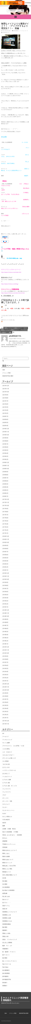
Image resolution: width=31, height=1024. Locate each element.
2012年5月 (5, 705)
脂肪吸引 (4, 930)
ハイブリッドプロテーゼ (9, 770)
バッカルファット (7, 776)
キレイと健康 (6, 742)
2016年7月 (5, 551)
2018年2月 (5, 493)
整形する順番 (6, 856)
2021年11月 (5, 388)
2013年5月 (5, 668)
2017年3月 (5, 527)
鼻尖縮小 (4, 982)
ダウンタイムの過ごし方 (9, 758)
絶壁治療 (4, 893)
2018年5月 (5, 484)
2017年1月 (5, 533)
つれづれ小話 (6, 764)
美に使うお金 (6, 896)
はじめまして (6, 773)
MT (3, 733)
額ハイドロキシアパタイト (9, 961)
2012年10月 (5, 690)
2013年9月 (5, 656)
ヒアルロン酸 (6, 782)
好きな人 (4, 838)
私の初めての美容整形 (8, 890)
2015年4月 (5, 597)
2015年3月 (5, 601)
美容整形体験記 (6, 924)
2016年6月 (5, 554)
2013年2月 (5, 677)
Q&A (3, 369)
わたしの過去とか (7, 816)
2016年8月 (5, 548)
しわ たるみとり (7, 752)
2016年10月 (5, 542)
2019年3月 (5, 456)
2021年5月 (5, 407)
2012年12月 (5, 684)
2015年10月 (5, 579)
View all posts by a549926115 (9, 346)
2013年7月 (5, 662)
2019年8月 (5, 441)
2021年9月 (5, 395)
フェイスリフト (6, 789)
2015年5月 (5, 594)
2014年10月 (5, 616)
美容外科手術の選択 (7, 376)
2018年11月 (5, 465)
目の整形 (4, 884)
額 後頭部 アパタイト (9, 951)
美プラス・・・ (6, 902)
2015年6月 (5, 591)
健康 (3, 825)
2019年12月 (5, 428)
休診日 (4, 822)
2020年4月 (5, 425)
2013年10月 (5, 653)
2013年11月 (5, 650)
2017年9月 (5, 508)
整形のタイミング (7, 862)
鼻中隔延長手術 (6, 979)
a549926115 (5, 32)
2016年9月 (5, 545)
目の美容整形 (6, 887)
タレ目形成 (5, 761)
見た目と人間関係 (7, 942)
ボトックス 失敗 (7, 801)
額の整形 (4, 958)
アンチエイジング (7, 739)
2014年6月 (5, 628)
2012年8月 (5, 696)
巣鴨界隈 (4, 841)
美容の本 (4, 908)
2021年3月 (5, 413)
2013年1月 (5, 680)
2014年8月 (5, 622)
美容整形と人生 (6, 915)
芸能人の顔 (5, 936)
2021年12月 (5, 385)
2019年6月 (5, 447)
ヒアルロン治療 (6, 779)
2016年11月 (5, 539)
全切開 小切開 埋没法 (9, 828)
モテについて (6, 804)
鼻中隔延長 (5, 976)
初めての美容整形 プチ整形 (10, 832)
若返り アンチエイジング (9, 939)
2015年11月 (5, 576)
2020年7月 (5, 416)
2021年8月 (5, 398)
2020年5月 (5, 422)
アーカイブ (5, 736)
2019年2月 (5, 459)
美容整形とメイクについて (21, 30)
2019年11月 (5, 431)
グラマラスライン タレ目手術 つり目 (13, 745)
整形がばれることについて (9, 850)
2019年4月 (5, 453)
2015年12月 (5, 573)
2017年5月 (5, 521)
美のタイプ (5, 899)
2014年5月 (5, 631)
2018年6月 (5, 481)
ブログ (4, 795)
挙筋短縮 (4, 847)
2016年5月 (5, 557)
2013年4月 (5, 671)
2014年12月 (5, 610)
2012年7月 (5, 699)
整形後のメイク (6, 872)
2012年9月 (5, 693)
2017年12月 (5, 499)
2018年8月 (5, 474)
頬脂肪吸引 (5, 948)
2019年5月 (5, 450)
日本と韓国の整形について (9, 875)
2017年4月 (5, 524)
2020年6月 (5, 419)
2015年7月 (5, 588)
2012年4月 (5, 708)
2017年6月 (5, 518)
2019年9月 (5, 438)
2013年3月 (5, 674)
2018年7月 (5, 478)
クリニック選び (6, 373)
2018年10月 (5, 468)
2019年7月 (5, 444)
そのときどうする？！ (8, 755)
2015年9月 (5, 582)
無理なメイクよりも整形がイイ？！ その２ (15, 328)
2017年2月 (5, 530)
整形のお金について (7, 859)
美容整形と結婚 (6, 918)
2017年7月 (5, 514)
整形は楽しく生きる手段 (9, 865)
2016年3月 (5, 564)
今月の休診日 (6, 819)
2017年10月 (5, 505)
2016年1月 (5, 570)
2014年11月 (5, 613)
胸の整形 (4, 927)
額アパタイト (6, 955)
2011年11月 (5, 724)
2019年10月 (5, 434)
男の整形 (4, 881)
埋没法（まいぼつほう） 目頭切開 (12, 835)
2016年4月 (5, 561)
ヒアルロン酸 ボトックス (9, 785)
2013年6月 (5, 665)
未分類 (4, 878)
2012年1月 (5, 717)
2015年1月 (5, 607)
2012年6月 (5, 702)
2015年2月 (5, 604)
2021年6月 (5, 404)
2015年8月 (5, 585)
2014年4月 (5, 634)
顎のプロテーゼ (6, 964)
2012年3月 (5, 711)
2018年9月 (5, 471)
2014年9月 (5, 619)
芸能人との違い (6, 933)
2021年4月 (5, 410)
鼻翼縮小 (4, 985)
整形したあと (6, 853)
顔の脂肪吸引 (6, 970)
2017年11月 (5, 502)
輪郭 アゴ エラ (7, 945)
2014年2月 (5, 640)
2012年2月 (5, 714)
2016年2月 (5, 567)
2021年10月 (5, 391)
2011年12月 (5, 720)
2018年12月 (5, 462)
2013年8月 (5, 659)
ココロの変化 (6, 749)
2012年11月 (5, 687)
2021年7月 (5, 401)
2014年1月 (5, 644)
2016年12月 (5, 536)
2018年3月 (5, 490)
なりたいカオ (6, 767)
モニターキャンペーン (8, 810)
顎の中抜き (5, 967)
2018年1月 (5, 496)
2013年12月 (5, 647)
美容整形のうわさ (7, 921)
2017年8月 (5, 511)
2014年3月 (5, 637)
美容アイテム (6, 905)
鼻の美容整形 (6, 973)
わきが (4, 813)
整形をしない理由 (7, 868)
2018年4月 (5, 487)
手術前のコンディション (9, 844)
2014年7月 (5, 625)
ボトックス (5, 798)
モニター (4, 807)
